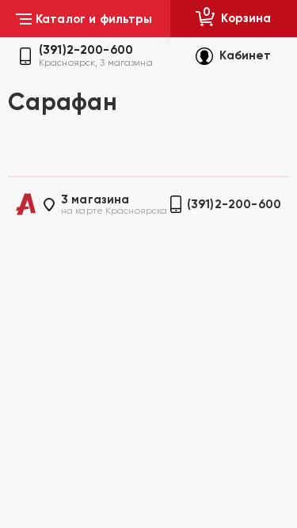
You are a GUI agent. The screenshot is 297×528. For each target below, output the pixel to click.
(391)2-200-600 (86, 50)
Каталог (94, 19)
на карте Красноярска (114, 210)
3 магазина (95, 200)
